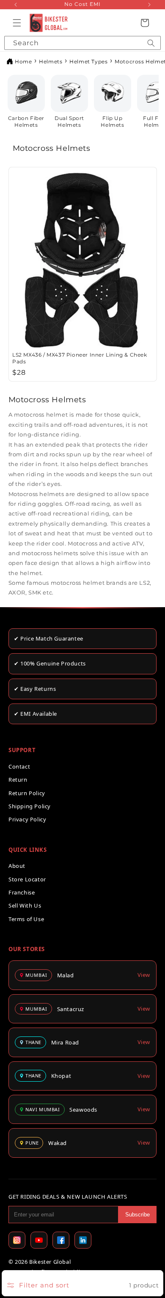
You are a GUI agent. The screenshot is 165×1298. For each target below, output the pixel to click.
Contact (19, 766)
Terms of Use (26, 919)
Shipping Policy (29, 806)
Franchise (21, 892)
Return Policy (26, 793)
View (144, 975)
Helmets (50, 61)
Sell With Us (24, 905)
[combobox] (82, 42)
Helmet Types (88, 61)
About (16, 866)
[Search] (151, 42)
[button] (17, 23)
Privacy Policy (27, 819)
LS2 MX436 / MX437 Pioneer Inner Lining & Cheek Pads (79, 358)
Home (23, 61)
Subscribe (137, 1214)
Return (18, 779)
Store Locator (27, 879)
